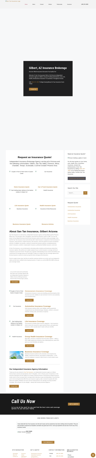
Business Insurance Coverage (37, 352)
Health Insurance (72, 217)
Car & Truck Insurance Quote (47, 187)
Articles (50, 4)
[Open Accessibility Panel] (93, 455)
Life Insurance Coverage (34, 321)
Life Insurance (72, 214)
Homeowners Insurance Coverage (38, 291)
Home (26, 4)
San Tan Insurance (28, 372)
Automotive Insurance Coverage (38, 306)
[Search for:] (75, 193)
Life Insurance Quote (22, 205)
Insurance (69, 4)
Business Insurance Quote (22, 224)
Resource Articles (48, 224)
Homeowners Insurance (74, 206)
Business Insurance (73, 221)
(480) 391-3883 (84, 4)
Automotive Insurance (74, 210)
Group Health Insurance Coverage (38, 337)
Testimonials (59, 4)
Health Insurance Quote (48, 205)
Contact (42, 4)
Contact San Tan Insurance (76, 178)
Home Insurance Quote (21, 187)
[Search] (85, 193)
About (33, 4)
